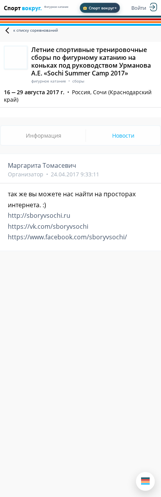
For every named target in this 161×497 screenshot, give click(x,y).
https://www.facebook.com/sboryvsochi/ (67, 237)
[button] (145, 481)
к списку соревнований (35, 30)
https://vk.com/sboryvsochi (48, 226)
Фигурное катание (56, 7)
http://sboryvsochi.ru (39, 215)
